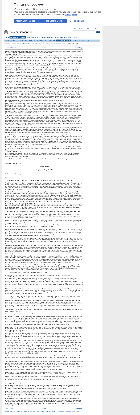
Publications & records (63, 40)
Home (7, 37)
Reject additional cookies (54, 21)
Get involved (59, 37)
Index (44, 48)
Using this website (45, 411)
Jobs (38, 411)
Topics (88, 40)
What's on (32, 40)
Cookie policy (68, 411)
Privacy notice (61, 411)
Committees (51, 40)
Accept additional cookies (27, 21)
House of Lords (22, 40)
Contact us (97, 28)
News (83, 40)
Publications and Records (42, 43)
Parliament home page (16, 43)
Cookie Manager (75, 411)
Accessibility (73, 28)
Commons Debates (60, 43)
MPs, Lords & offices (33, 37)
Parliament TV (76, 40)
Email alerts (82, 28)
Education (73, 37)
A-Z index (6, 411)
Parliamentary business (17, 37)
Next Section (9, 408)
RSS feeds (90, 28)
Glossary (12, 411)
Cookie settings (77, 21)
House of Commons (11, 40)
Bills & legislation (41, 40)
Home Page (78, 48)
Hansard (52, 43)
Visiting (66, 37)
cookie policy (71, 15)
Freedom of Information (29, 411)
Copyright (53, 411)
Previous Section (11, 48)
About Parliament (47, 37)
